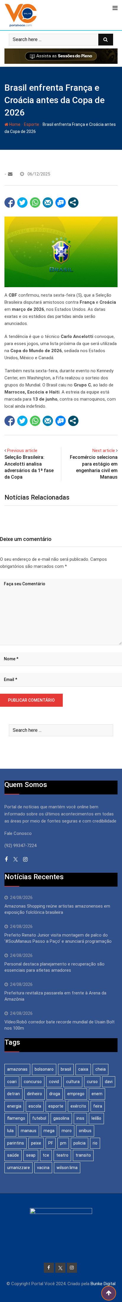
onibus (85, 1130)
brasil (66, 1069)
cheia (100, 1069)
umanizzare (18, 1167)
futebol (39, 1118)
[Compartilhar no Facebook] (9, 202)
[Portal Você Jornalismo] (10, 174)
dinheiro (34, 1093)
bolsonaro (44, 1069)
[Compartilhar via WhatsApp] (35, 202)
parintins (15, 1143)
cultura (73, 1081)
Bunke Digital (103, 1283)
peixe (36, 1143)
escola (34, 1106)
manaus (28, 1130)
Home (14, 124)
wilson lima (67, 1167)
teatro (62, 1155)
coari (12, 1081)
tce (46, 1155)
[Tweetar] (22, 202)
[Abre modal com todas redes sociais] (73, 202)
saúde (13, 1155)
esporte (55, 1106)
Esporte (31, 124)
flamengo (16, 1118)
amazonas (17, 1069)
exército (78, 1106)
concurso (33, 1081)
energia (14, 1106)
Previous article (22, 450)
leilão (96, 1118)
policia (79, 1143)
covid (54, 1081)
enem (97, 1093)
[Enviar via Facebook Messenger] (60, 202)
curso (92, 1081)
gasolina (61, 1118)
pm (63, 1143)
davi (109, 1081)
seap (31, 1155)
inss (80, 1118)
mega (49, 1130)
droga (54, 1093)
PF (50, 1143)
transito (83, 1155)
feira (97, 1106)
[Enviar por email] (48, 202)
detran (13, 1093)
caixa (83, 1069)
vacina (43, 1167)
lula (10, 1130)
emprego (75, 1093)
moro (67, 1130)
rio (95, 1143)
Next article (103, 450)
